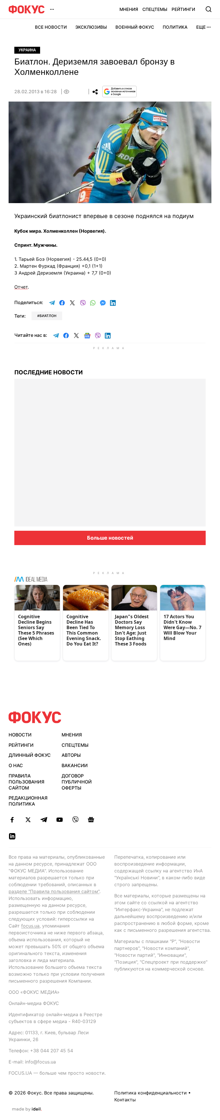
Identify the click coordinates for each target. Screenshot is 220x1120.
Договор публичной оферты (77, 782)
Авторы (71, 755)
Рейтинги (183, 9)
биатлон (48, 316)
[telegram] (43, 820)
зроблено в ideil (27, 1109)
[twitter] (27, 820)
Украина (27, 50)
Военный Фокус (134, 27)
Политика (175, 27)
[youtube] (59, 820)
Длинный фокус (30, 755)
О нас (16, 765)
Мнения (128, 9)
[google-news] (91, 820)
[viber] (75, 820)
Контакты (125, 1099)
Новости (20, 735)
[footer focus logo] (35, 717)
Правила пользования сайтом (26, 782)
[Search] (208, 9)
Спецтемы (154, 9)
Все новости (51, 27)
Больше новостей (110, 538)
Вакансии (75, 765)
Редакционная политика (28, 801)
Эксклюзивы (91, 27)
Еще (201, 27)
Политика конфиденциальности (150, 1093)
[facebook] (12, 820)
